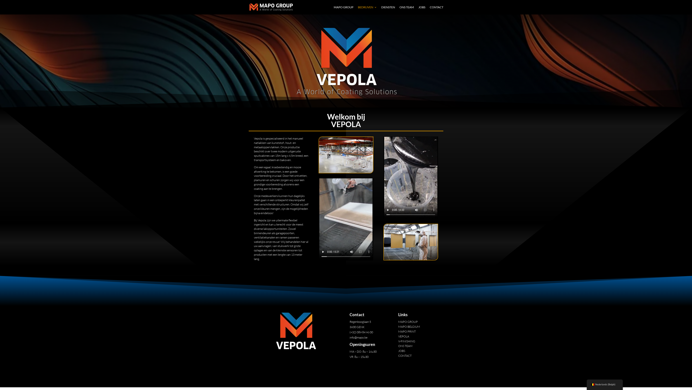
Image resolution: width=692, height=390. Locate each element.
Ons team (407, 7)
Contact (436, 7)
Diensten (388, 7)
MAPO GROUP (343, 7)
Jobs (421, 7)
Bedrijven (365, 7)
